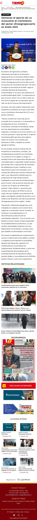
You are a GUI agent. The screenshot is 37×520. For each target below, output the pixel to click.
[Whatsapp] (13, 67)
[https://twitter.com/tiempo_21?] (23, 515)
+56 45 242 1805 (13, 493)
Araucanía (10, 7)
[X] (6, 67)
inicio (2, 7)
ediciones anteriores (21, 386)
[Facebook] (2, 67)
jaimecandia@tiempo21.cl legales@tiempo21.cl (19, 495)
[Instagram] (9, 67)
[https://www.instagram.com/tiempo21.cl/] (18, 515)
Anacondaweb (23, 518)
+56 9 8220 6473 (23, 493)
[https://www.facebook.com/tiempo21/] (14, 515)
